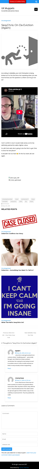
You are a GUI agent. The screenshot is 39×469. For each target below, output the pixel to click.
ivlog (33, 199)
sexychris (13, 201)
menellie (4, 201)
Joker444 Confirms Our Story (12, 233)
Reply (9, 368)
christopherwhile (7, 199)
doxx (16, 199)
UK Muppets (7, 8)
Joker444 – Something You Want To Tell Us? (17, 270)
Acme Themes (24, 467)
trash (31, 201)
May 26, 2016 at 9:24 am (24, 353)
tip (26, 201)
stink (20, 201)
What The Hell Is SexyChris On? (12, 322)
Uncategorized (6, 21)
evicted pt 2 (24, 199)
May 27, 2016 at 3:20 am (24, 380)
